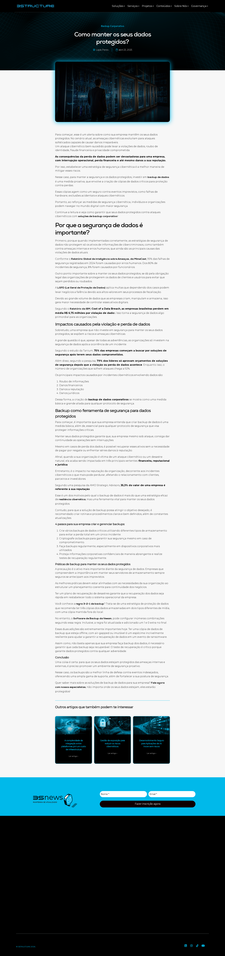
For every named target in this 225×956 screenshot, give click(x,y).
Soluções (117, 6)
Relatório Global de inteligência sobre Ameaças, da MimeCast (108, 259)
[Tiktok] (197, 945)
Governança (198, 6)
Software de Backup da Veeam (92, 619)
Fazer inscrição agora (147, 803)
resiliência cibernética (72, 499)
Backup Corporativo (112, 26)
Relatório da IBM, (81, 309)
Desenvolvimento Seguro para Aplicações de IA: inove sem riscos (151, 743)
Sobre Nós (180, 6)
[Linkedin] (185, 945)
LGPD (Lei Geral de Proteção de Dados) (81, 288)
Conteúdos (163, 6)
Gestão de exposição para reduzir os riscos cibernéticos (112, 743)
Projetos (147, 6)
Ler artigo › (73, 756)
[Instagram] (191, 945)
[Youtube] (203, 945)
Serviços (133, 6)
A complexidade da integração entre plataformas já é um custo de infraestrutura (73, 745)
